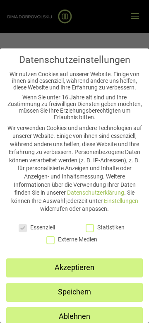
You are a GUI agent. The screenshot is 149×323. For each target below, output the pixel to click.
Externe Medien (77, 239)
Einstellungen (121, 201)
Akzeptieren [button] (74, 267)
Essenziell (42, 227)
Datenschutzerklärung (95, 192)
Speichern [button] (74, 292)
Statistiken (111, 227)
